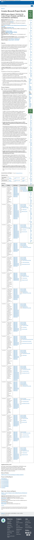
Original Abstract (4, 479)
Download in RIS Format (19, 173)
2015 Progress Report (5, 485)
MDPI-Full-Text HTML (25, 207)
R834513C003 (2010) (16, 215)
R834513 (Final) (15, 192)
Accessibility (9, 521)
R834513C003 (3, 503)
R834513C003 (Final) (16, 237)
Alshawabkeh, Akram (10, 27)
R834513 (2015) (15, 190)
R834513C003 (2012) (16, 236)
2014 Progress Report (5, 484)
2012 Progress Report (5, 481)
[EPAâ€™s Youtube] (30, 533)
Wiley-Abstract (25, 355)
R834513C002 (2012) (16, 214)
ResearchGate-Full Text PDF (26, 353)
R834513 (12, 22)
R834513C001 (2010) (16, 193)
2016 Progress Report (5, 486)
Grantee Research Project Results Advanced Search (31, 149)
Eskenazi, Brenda (9, 31)
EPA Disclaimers (28, 522)
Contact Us (3, 8)
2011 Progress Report (5, 480)
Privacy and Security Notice (10, 536)
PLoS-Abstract (25, 327)
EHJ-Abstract (24, 420)
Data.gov (17, 521)
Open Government (19, 527)
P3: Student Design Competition (31, 215)
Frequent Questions (28, 527)
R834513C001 (3, 498)
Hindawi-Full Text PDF (25, 454)
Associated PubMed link (23, 206)
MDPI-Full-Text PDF (24, 211)
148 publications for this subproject (30, 81)
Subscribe (18, 530)
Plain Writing (9, 532)
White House (18, 534)
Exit (20, 208)
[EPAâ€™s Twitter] (28, 533)
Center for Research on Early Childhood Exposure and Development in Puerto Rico (14, 26)
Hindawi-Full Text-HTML (26, 276)
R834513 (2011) (15, 205)
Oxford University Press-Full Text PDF (27, 343)
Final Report (3, 488)
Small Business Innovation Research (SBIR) (31, 235)
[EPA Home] (3, 2)
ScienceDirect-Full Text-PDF (25, 436)
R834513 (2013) (15, 189)
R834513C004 (3, 504)
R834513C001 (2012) (16, 232)
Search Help (31, 194)
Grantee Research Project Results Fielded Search (31, 164)
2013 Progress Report (5, 482)
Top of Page (2, 505)
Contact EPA (27, 521)
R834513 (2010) (15, 204)
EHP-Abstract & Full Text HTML (27, 191)
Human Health (16, 40)
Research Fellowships (31, 224)
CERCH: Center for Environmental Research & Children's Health (11, 475)
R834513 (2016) (15, 191)
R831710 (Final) (15, 251)
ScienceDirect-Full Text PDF (25, 403)
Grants (8, 529)
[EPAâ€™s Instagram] (29, 535)
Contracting (9, 525)
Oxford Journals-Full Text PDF (26, 264)
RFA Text (12, 39)
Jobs (17, 524)
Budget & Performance (9, 523)
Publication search (31, 175)
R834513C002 (3, 500)
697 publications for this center (30, 99)
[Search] (32, 6)
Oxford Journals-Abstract (26, 262)
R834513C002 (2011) (16, 213)
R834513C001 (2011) (16, 211)
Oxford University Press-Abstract (27, 341)
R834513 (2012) (15, 188)
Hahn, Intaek (10, 33)
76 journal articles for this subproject (30, 88)
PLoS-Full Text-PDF (24, 329)
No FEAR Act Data (10, 531)
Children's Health (11, 40)
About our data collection (31, 200)
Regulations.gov (19, 529)
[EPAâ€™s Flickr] (27, 535)
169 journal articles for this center (30, 104)
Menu (31, 2)
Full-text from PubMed (23, 204)
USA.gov (17, 532)
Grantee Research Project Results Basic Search (31, 134)
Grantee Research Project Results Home (31, 120)
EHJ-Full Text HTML (25, 418)
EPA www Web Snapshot (10, 527)
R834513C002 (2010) (16, 212)
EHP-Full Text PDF (25, 246)
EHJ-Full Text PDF (24, 422)
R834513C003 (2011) (16, 297)
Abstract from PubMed (23, 205)
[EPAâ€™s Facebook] (26, 533)
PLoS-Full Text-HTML (25, 325)
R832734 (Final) (15, 196)
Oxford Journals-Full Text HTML (27, 260)
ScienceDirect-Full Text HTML (26, 369)
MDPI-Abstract (25, 209)
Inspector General (19, 522)
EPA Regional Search (31, 181)
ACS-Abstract (24, 229)
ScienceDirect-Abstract (26, 401)
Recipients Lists (17, 39)
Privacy (8, 534)
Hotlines (26, 524)
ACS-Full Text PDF (24, 231)
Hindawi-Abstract (25, 452)
